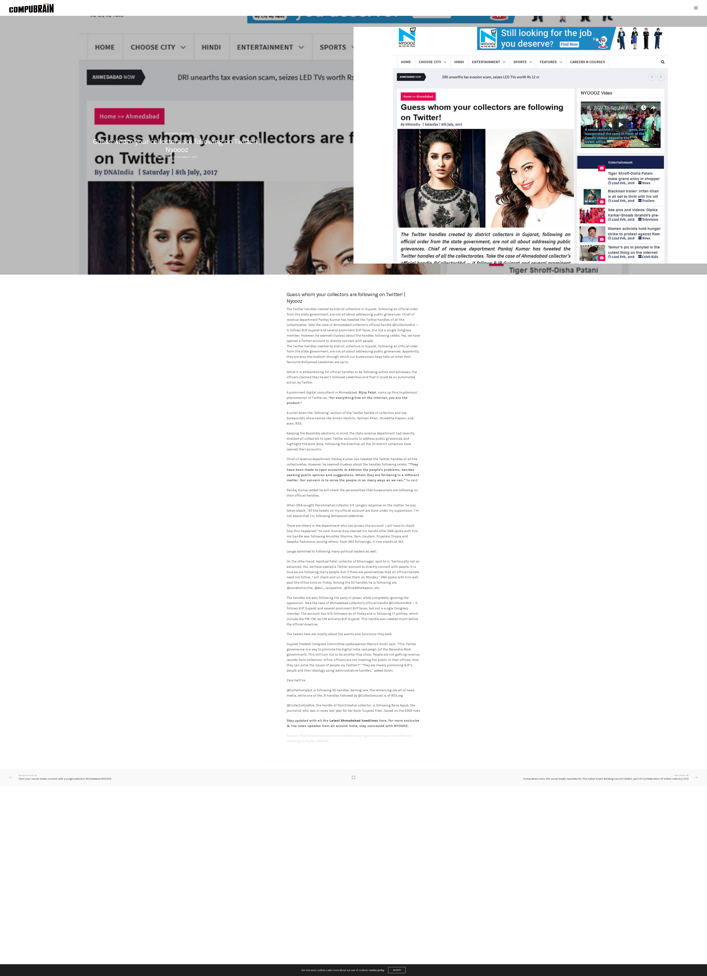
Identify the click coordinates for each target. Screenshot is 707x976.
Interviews (170, 133)
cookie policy (376, 970)
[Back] (353, 777)
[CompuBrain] (31, 8)
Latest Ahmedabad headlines (353, 721)
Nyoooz (185, 133)
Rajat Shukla (165, 157)
